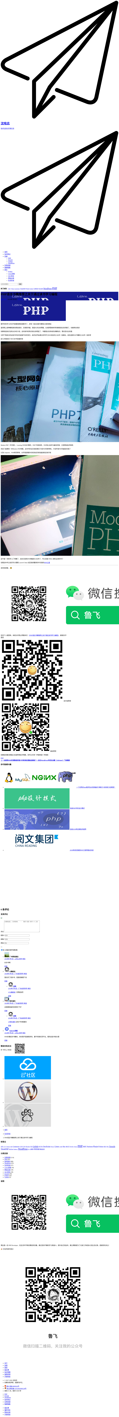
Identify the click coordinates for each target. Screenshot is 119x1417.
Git (31, 1146)
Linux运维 (11, 274)
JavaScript (17, 288)
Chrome (8, 1146)
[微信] (53, 1359)
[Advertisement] (59, 866)
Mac (64, 1146)
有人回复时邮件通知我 (10, 950)
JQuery (52, 1146)
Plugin (27, 288)
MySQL (72, 1146)
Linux (31, 288)
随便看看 (7, 267)
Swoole (10, 260)
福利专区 (7, 1410)
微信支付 (42, 1149)
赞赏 (5, 1367)
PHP (9, 258)
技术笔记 (7, 254)
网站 (2, 943)
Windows (15, 1149)
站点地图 (7, 1372)
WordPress (11, 263)
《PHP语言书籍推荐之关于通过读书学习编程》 (44, 635)
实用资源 (7, 265)
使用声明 (7, 1374)
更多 (5, 270)
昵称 (2, 935)
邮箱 (2, 939)
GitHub (36, 288)
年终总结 (37, 1149)
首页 (5, 252)
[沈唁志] (59, 248)
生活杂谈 (11, 280)
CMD (11, 1146)
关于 (5, 1363)
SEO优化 (11, 276)
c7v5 (4, 1146)
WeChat (11, 1149)
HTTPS (41, 1146)
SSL (108, 1146)
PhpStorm (90, 1146)
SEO (105, 1146)
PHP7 (9, 288)
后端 (5, 256)
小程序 (32, 1149)
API (2, 1146)
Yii (28, 1149)
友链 (5, 1365)
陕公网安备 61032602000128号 (16, 1388)
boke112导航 (13, 1031)
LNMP (61, 1146)
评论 (2, 931)
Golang (10, 261)
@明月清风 (12, 1022)
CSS (24, 1146)
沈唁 (14, 986)
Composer (16, 1146)
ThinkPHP (23, 288)
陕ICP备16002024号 (12, 1386)
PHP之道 (47, 562)
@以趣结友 (12, 992)
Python (10, 271)
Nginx (75, 1146)
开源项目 (7, 1376)
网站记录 (11, 278)
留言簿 (6, 1370)
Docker (28, 1146)
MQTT (68, 1146)
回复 (5, 966)
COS (21, 1146)
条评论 (20, 299)
